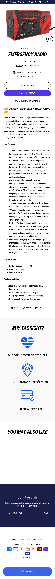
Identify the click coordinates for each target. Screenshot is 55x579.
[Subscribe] (45, 513)
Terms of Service (20, 544)
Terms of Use (37, 540)
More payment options (27, 101)
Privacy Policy (24, 540)
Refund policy (35, 544)
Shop (14, 540)
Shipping (19, 65)
